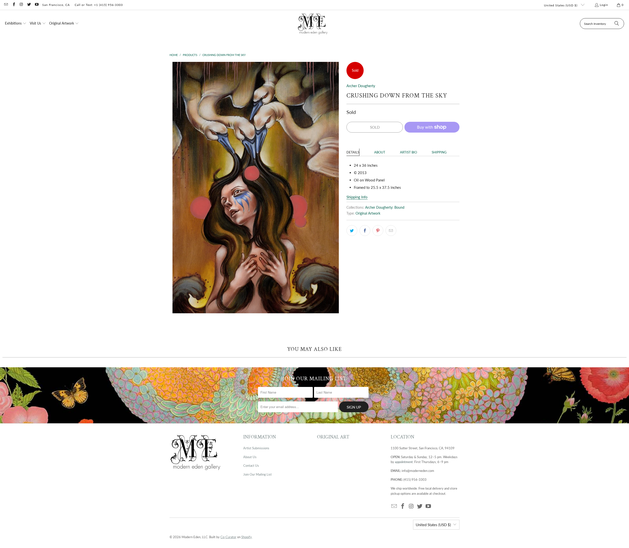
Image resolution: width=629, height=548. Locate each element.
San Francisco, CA (56, 5)
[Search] (616, 23)
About (379, 152)
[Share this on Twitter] (351, 230)
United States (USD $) (561, 5)
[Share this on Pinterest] (377, 230)
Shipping (439, 152)
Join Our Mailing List (257, 474)
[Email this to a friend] (391, 230)
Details (352, 152)
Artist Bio (408, 152)
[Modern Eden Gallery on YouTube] (36, 5)
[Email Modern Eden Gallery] (6, 5)
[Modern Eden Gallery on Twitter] (29, 5)
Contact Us (251, 465)
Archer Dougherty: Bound (384, 207)
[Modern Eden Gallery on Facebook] (13, 5)
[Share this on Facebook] (364, 230)
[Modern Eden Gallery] (312, 24)
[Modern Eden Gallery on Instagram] (21, 5)
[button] (16, 23)
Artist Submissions (256, 448)
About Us (250, 457)
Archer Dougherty (360, 85)
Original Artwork (368, 213)
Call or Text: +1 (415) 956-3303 (99, 5)
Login (604, 5)
